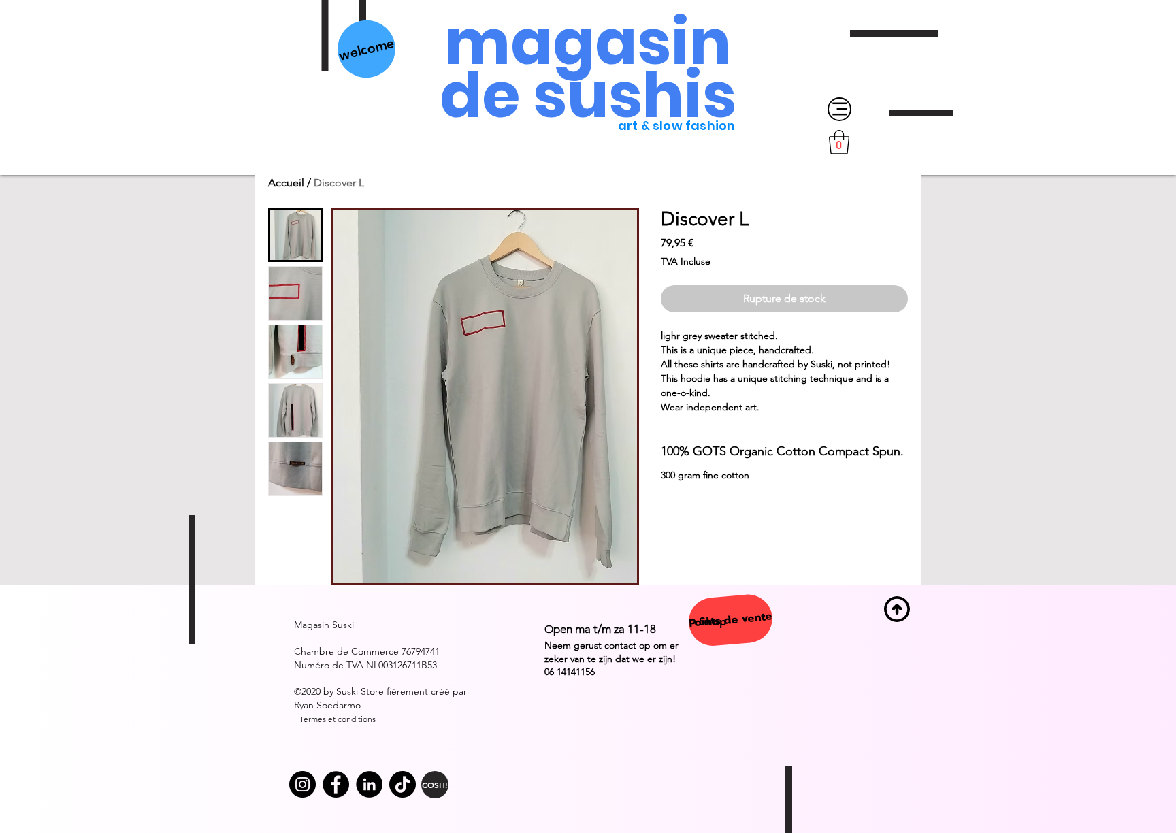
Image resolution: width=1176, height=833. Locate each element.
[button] (839, 142)
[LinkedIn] (369, 784)
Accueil (286, 182)
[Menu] (839, 109)
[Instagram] (302, 784)
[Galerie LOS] (336, 784)
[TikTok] (402, 784)
